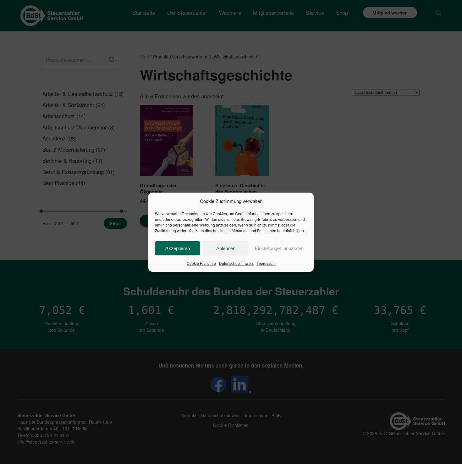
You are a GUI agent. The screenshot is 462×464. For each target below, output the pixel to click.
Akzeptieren (177, 248)
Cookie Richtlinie (201, 263)
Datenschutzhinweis (236, 263)
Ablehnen (225, 248)
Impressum (266, 263)
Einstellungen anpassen (279, 248)
